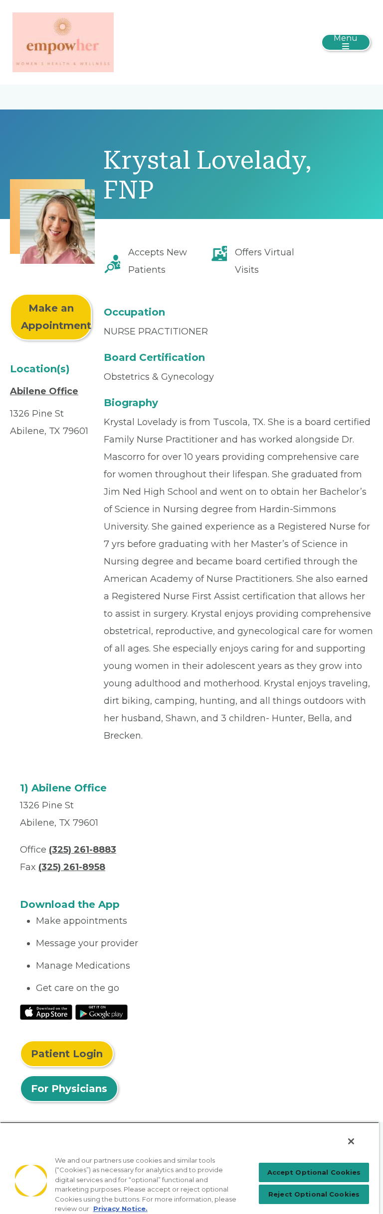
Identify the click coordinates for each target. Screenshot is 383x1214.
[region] (189, 1168)
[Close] (351, 1141)
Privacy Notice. (120, 1209)
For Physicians (69, 1089)
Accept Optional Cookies (314, 1172)
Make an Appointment (56, 316)
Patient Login (67, 1054)
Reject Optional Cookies (314, 1194)
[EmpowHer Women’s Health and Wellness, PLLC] (63, 41)
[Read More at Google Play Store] (101, 1011)
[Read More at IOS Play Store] (46, 1011)
